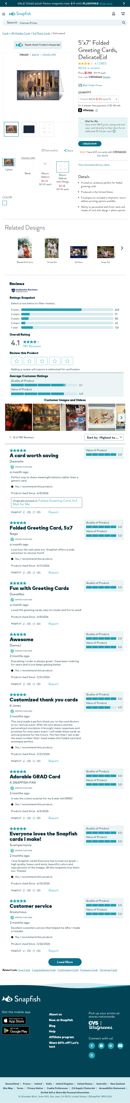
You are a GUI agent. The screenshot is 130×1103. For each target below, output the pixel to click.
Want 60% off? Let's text (64, 1044)
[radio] (4, 203)
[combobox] (65, 23)
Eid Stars (79, 262)
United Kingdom (65, 1083)
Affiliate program (61, 1037)
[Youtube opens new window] (122, 1044)
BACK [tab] (35, 55)
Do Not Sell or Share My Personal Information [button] (65, 1092)
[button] (4, 13)
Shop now (91, 3)
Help (52, 1031)
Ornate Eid (52, 262)
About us (55, 1014)
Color (7, 197)
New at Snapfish (61, 1020)
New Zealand (117, 1083)
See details (102, 156)
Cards (5, 33)
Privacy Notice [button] (35, 1088)
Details (106, 77)
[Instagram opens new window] (103, 1044)
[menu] (68, 151)
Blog (52, 1026)
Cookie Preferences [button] (57, 1088)
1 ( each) (101, 99)
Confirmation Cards (68, 970)
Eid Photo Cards (41, 33)
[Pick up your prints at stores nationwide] (93, 1022)
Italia (49, 1083)
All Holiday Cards (20, 33)
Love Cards (24, 970)
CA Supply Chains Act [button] (83, 1088)
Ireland (38, 1083)
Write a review (89, 68)
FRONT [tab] (24, 55)
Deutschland (12, 1083)
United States (85, 1083)
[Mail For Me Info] (114, 131)
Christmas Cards (108, 970)
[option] (11, 131)
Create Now (90, 143)
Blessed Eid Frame (25, 262)
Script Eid (105, 262)
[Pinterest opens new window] (112, 1044)
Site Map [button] (8, 1088)
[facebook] (93, 1044)
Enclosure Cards (89, 970)
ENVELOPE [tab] (49, 55)
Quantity (84, 92)
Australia (101, 1083)
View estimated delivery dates (94, 165)
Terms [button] (20, 1088)
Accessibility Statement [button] (112, 1088)
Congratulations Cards (44, 970)
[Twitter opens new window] (93, 1054)
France (27, 1083)
